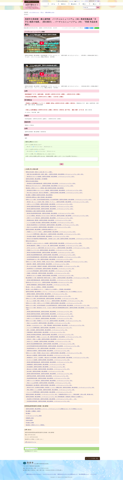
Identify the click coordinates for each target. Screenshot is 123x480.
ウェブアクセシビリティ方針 (49, 474)
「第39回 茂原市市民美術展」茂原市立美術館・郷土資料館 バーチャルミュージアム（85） (49, 311)
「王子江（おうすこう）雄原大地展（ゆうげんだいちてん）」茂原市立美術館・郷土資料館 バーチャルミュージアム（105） (58, 247)
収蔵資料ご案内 (30, 418)
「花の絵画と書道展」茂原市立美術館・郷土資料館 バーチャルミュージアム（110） (48, 236)
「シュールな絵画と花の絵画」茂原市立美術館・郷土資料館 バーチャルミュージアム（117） (50, 222)
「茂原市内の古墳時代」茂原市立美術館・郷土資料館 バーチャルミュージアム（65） (48, 350)
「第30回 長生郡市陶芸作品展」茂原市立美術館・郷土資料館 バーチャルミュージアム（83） (50, 316)
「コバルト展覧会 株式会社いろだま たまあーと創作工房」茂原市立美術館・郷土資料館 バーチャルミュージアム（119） (57, 215)
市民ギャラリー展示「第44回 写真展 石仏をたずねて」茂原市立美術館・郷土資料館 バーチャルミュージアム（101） (57, 261)
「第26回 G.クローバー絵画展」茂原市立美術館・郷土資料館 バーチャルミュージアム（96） (50, 275)
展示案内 (28, 413)
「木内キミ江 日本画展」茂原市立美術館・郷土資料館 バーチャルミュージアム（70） (48, 341)
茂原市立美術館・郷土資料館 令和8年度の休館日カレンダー (41, 229)
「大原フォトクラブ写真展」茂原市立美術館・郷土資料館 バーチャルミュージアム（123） (49, 204)
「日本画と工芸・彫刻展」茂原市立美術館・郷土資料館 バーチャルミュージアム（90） (48, 296)
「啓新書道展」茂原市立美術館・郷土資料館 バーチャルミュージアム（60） (46, 364)
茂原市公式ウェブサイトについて (33, 474)
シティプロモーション (34, 12)
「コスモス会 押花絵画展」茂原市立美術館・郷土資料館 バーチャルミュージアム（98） (49, 270)
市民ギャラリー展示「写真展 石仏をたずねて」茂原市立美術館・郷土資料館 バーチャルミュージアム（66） (54, 352)
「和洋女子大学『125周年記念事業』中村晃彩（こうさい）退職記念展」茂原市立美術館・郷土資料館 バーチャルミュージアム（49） (60, 387)
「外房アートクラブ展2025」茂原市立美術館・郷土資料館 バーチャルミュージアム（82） (49, 318)
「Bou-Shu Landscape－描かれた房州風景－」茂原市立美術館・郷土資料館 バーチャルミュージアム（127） (54, 192)
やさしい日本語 (84, 1)
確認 (61, 164)
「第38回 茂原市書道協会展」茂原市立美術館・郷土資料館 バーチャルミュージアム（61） (49, 362)
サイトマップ (94, 474)
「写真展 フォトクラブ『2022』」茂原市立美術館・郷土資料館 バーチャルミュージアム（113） (51, 231)
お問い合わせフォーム (30, 442)
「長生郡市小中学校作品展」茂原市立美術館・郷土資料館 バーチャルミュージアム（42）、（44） (51, 399)
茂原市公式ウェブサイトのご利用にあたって (68, 474)
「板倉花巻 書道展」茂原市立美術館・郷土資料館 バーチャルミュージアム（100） (48, 264)
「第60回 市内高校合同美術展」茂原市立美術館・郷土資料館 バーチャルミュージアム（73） (50, 334)
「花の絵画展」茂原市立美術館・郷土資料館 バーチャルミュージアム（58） (46, 366)
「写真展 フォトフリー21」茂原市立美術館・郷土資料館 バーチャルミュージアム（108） (49, 250)
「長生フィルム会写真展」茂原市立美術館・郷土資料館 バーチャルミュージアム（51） (48, 382)
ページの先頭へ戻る (93, 458)
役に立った (29, 146)
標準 (96, 1)
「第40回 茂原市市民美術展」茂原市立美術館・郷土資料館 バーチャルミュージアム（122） (50, 206)
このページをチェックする (29, 448)
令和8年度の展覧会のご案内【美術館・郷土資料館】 (39, 197)
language (71, 1)
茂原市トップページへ (33, 1)
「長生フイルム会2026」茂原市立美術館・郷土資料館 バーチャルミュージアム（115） (48, 227)
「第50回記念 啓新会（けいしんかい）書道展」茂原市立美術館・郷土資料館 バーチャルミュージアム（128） (54, 190)
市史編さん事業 (30, 422)
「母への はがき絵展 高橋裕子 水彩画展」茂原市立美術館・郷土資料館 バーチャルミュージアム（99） (53, 266)
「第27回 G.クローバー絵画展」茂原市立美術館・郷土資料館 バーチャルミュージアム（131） (50, 176)
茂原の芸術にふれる (49, 12)
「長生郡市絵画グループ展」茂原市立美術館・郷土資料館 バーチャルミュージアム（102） (49, 259)
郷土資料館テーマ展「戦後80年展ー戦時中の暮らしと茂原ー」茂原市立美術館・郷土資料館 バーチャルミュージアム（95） (57, 277)
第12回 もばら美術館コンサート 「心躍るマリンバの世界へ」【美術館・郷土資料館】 (48, 289)
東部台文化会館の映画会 (32, 181)
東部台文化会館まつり (31, 241)
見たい (42, 12)
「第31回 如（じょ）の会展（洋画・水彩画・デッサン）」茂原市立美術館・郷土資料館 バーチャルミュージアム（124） (57, 201)
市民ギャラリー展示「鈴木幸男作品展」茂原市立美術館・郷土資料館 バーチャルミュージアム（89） (52, 298)
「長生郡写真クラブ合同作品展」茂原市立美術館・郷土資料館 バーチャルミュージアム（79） (50, 268)
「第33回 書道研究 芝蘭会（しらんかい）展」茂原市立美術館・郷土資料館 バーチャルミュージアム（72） (54, 336)
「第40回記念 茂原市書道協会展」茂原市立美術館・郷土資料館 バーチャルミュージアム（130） (51, 183)
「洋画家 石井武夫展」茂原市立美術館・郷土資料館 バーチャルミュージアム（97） (48, 273)
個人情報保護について (84, 474)
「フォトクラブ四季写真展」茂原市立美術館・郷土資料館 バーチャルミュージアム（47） (49, 392)
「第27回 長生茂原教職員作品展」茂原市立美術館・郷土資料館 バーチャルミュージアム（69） (50, 343)
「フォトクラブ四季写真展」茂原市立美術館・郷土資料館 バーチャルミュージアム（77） (49, 327)
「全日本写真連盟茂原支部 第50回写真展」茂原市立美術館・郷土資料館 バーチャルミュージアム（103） (53, 257)
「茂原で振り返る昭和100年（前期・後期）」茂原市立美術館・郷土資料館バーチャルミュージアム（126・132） (55, 174)
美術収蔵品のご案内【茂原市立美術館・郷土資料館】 (39, 211)
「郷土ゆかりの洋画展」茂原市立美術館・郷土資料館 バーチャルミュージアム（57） (48, 369)
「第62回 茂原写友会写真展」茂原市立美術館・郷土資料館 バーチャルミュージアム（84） (49, 313)
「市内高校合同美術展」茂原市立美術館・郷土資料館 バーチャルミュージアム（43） (48, 401)
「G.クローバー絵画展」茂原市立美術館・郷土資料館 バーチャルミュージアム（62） (48, 359)
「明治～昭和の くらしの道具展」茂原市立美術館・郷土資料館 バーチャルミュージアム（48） (50, 389)
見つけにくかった (51, 151)
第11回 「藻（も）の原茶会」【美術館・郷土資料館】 (40, 287)
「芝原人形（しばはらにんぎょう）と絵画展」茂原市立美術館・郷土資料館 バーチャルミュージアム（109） (54, 243)
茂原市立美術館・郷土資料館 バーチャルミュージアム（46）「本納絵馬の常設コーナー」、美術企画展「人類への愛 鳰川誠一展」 (60, 394)
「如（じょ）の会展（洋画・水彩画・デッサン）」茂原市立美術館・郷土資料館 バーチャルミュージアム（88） (55, 300)
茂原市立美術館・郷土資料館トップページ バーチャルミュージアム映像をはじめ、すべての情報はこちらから (54, 291)
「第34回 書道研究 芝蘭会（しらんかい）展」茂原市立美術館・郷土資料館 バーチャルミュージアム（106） (54, 245)
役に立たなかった (48, 146)
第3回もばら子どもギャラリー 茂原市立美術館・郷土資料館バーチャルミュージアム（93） (49, 282)
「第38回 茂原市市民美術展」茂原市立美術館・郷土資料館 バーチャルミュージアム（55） (49, 373)
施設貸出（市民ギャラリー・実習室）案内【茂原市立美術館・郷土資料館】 (45, 188)
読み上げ (78, 1)
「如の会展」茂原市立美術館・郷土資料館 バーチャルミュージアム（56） (45, 371)
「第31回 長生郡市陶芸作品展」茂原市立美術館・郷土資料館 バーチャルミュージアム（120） (50, 213)
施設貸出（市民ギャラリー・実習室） (35, 424)
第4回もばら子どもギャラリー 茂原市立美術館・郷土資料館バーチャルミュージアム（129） (50, 185)
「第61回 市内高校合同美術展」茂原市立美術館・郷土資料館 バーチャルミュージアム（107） (50, 252)
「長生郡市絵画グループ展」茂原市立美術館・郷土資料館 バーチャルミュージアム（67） (49, 348)
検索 (98, 7)
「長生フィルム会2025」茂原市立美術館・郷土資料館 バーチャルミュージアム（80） (48, 323)
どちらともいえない (38, 146)
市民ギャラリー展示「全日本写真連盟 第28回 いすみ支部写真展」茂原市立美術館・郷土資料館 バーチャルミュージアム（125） (59, 199)
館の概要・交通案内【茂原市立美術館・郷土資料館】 (39, 194)
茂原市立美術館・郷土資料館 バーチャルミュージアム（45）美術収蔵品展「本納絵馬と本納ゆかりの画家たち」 (55, 396)
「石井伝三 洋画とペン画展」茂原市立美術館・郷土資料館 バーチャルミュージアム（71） (49, 339)
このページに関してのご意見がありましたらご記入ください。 (40, 154)
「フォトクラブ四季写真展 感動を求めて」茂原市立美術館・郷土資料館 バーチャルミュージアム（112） (53, 234)
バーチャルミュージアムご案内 (34, 415)
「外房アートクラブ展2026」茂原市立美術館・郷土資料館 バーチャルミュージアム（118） (49, 217)
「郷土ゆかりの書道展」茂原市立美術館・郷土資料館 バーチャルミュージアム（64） (48, 355)
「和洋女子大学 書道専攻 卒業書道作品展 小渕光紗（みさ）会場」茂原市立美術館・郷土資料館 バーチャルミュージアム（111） (59, 238)
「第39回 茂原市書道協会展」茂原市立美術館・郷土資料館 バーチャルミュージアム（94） (49, 280)
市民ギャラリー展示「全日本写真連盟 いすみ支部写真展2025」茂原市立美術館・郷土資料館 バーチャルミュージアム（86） (58, 305)
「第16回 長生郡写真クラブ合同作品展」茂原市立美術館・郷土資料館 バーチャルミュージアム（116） (52, 224)
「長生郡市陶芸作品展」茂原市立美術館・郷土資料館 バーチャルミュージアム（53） (48, 378)
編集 (36, 448)
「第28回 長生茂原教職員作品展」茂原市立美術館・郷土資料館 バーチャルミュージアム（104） (51, 254)
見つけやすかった (31, 151)
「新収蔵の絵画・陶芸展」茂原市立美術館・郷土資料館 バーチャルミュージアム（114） (49, 220)
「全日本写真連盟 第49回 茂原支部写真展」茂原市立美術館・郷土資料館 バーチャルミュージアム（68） (53, 346)
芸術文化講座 (29, 420)
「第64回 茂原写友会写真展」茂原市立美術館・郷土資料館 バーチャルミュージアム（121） (50, 208)
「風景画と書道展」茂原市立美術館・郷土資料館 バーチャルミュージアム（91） (47, 293)
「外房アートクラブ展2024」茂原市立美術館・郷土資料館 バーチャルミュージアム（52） (49, 380)
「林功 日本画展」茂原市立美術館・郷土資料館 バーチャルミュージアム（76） (47, 329)
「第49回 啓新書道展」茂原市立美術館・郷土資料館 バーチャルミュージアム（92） (48, 284)
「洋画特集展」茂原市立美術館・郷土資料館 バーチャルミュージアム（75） (46, 332)
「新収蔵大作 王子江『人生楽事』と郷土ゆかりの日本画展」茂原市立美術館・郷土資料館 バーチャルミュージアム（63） (57, 357)
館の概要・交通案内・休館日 (33, 411)
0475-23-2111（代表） (31, 468)
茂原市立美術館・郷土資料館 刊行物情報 (36, 178)
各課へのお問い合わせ (63, 1)
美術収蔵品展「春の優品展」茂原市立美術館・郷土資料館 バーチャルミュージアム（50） (49, 385)
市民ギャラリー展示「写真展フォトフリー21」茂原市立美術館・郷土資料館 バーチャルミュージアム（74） (54, 320)
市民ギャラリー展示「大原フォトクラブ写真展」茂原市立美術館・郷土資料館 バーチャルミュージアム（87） (54, 303)
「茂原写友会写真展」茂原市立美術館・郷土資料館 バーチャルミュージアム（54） (47, 376)
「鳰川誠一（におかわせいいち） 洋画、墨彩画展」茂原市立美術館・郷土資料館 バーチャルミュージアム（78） (55, 325)
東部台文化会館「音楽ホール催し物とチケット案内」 (39, 171)
